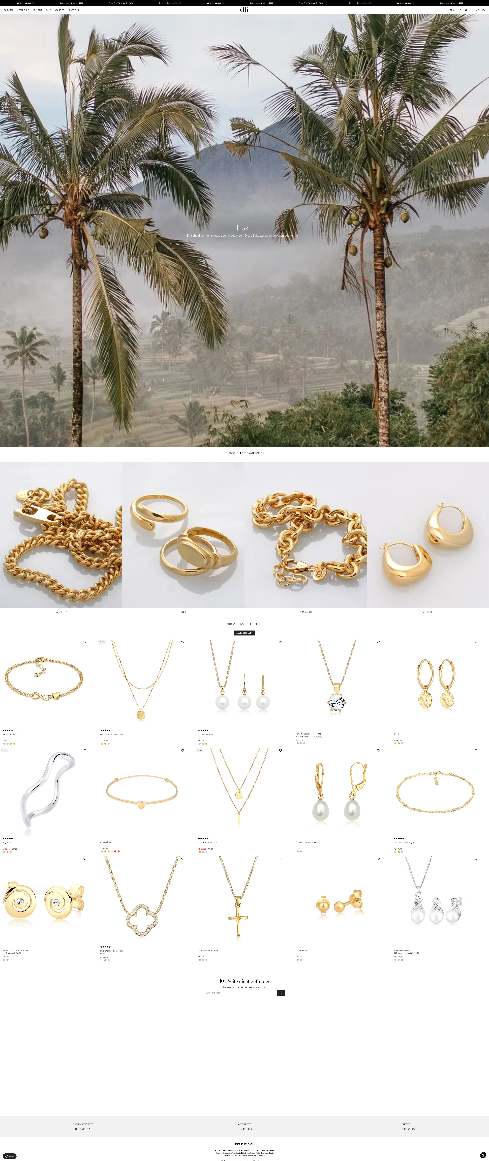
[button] (483, 1155)
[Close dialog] (283, 555)
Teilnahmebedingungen (214, 599)
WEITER (223, 590)
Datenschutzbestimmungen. (229, 599)
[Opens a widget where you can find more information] (10, 1156)
